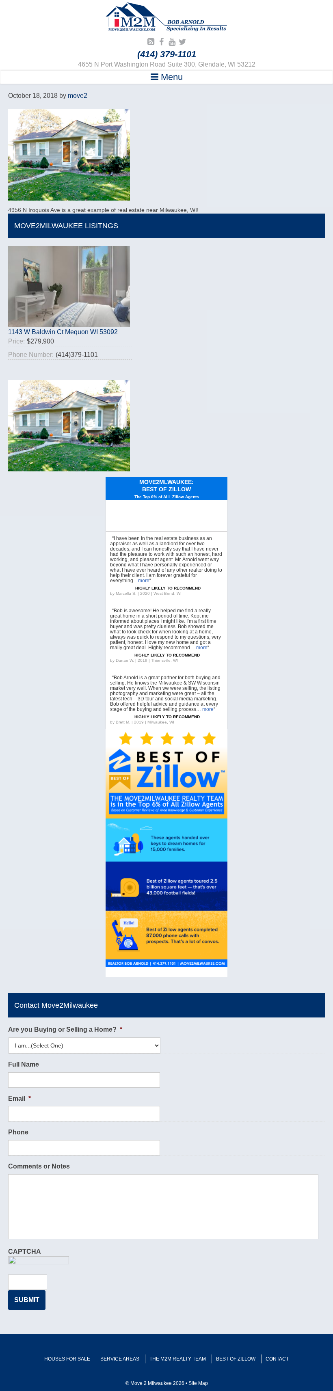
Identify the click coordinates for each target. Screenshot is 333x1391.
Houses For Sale (67, 1359)
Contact (277, 1359)
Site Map (198, 1383)
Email (19, 1098)
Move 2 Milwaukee (166, 18)
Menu (170, 77)
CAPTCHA (24, 1251)
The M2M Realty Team (177, 1359)
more (143, 580)
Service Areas (119, 1359)
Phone (18, 1132)
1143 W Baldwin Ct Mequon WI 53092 (63, 331)
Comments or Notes (39, 1166)
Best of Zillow (235, 1359)
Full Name (23, 1064)
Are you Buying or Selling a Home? (65, 1029)
